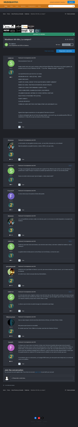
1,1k (11, 209)
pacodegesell (10, 266)
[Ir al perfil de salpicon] (6, 44)
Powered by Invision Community (39, 424)
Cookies (45, 421)
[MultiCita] (19, 127)
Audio (17, 6)
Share (58, 44)
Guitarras (26, 45)
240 (11, 361)
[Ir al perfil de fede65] (11, 347)
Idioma (33, 421)
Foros (5, 6)
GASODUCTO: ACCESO (39, 34)
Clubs (11, 6)
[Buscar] (73, 6)
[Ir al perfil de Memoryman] (11, 322)
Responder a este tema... (19, 378)
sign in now (38, 372)
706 (11, 285)
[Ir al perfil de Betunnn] (11, 145)
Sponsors (23, 6)
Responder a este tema (65, 51)
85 (11, 77)
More (39, 6)
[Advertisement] (31, 20)
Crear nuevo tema (49, 51)
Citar (23, 127)
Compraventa (31, 6)
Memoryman (10, 317)
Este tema (67, 6)
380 (11, 336)
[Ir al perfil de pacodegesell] (11, 271)
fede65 (10, 342)
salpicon (13, 43)
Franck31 (11, 191)
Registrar (71, 2)
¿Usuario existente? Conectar (57, 2)
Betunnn (11, 140)
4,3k (11, 159)
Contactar (39, 421)
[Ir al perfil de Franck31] (11, 196)
